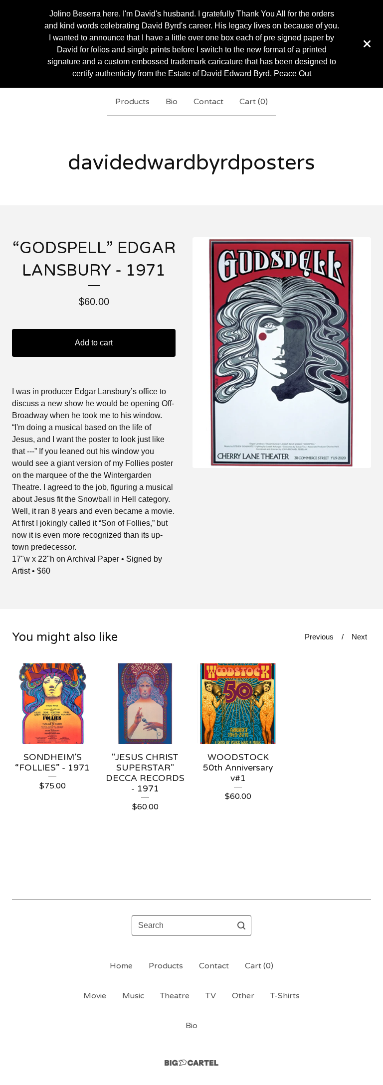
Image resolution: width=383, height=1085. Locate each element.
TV (210, 996)
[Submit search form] (241, 925)
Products (132, 102)
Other (243, 996)
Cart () (253, 102)
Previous (319, 636)
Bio (172, 102)
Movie (94, 996)
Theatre (175, 996)
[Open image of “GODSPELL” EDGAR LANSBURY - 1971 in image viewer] (281, 352)
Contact (208, 102)
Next (359, 636)
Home (121, 966)
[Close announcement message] (367, 44)
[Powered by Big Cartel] (191, 1063)
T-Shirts (285, 996)
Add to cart (94, 342)
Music (133, 996)
